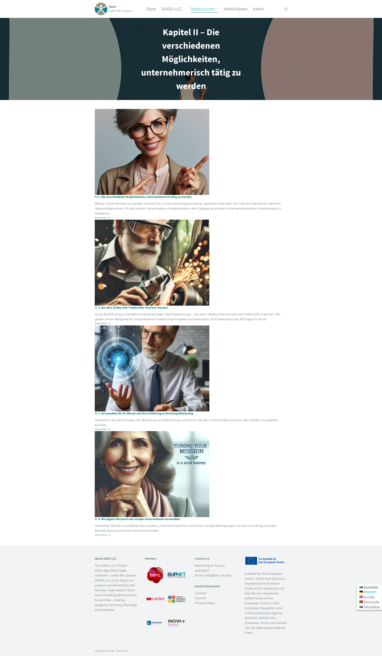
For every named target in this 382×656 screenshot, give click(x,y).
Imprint (200, 598)
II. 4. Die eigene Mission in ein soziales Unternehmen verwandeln (137, 519)
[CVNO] (177, 599)
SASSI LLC (171, 8)
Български (371, 587)
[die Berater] (155, 623)
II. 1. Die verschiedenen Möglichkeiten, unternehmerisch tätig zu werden (143, 197)
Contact (201, 593)
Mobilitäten (236, 8)
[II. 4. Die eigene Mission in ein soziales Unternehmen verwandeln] (152, 474)
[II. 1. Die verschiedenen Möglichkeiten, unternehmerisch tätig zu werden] (152, 151)
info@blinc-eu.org (217, 575)
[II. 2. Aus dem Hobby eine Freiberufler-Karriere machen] (152, 262)
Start (151, 8)
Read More (104, 218)
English (369, 597)
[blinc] (155, 575)
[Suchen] (286, 9)
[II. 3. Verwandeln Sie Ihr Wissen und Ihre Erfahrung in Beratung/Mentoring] (152, 368)
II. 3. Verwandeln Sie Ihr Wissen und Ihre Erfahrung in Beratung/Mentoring (144, 413)
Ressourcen (202, 8)
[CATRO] (155, 599)
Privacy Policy (205, 603)
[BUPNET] (177, 575)
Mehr (258, 8)
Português (371, 601)
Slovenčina (372, 606)
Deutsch (370, 592)
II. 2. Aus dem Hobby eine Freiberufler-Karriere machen (131, 307)
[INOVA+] (177, 623)
